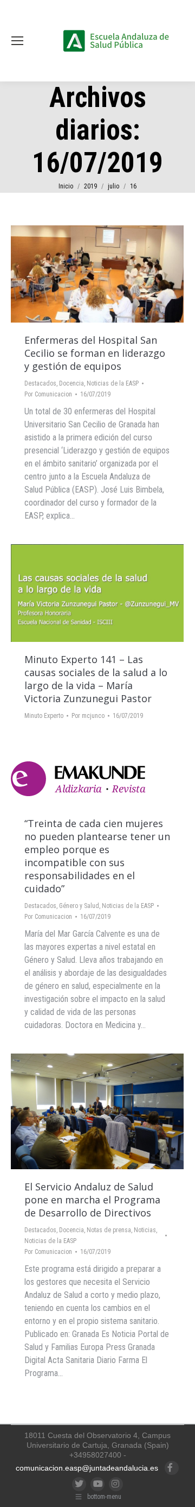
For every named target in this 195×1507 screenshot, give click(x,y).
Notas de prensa (109, 1230)
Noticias (145, 1230)
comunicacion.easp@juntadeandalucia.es (87, 1468)
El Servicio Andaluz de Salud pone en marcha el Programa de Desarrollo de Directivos (92, 1199)
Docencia (71, 383)
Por (48, 394)
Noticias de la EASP (113, 383)
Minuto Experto (43, 716)
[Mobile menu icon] (17, 40)
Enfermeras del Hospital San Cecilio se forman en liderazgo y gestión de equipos (94, 353)
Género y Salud (79, 906)
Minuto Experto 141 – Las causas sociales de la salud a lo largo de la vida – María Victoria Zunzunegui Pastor (95, 679)
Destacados (40, 383)
